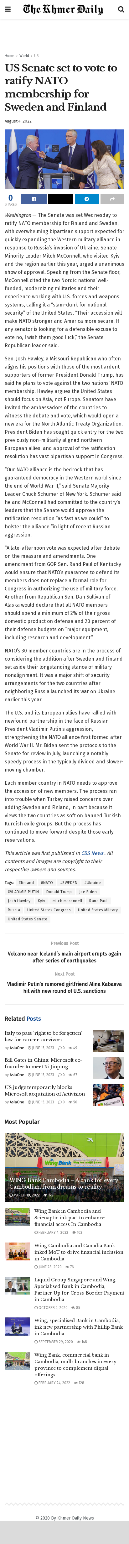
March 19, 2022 (26, 1195)
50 (74, 1102)
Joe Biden (88, 892)
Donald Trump (59, 892)
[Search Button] (121, 9)
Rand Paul (98, 901)
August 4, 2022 (18, 121)
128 (81, 1383)
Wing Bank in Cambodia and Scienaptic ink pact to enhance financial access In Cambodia (69, 1217)
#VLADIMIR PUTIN (23, 892)
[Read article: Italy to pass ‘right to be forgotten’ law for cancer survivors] (108, 1041)
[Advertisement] (64, 33)
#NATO (47, 883)
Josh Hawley (19, 901)
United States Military (98, 910)
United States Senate (27, 919)
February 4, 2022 (53, 1232)
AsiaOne (17, 1048)
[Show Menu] (8, 9)
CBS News (92, 853)
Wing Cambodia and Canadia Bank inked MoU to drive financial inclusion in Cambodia (78, 1252)
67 (74, 1075)
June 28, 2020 (50, 1267)
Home (9, 56)
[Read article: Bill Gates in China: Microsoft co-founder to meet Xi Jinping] (108, 1068)
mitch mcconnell (67, 901)
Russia (14, 910)
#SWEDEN (69, 883)
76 (71, 1267)
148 (83, 1342)
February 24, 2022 (54, 1383)
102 (79, 1232)
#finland (26, 883)
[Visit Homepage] (64, 9)
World (24, 56)
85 (77, 1308)
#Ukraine (93, 883)
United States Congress (49, 910)
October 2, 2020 (53, 1308)
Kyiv (41, 901)
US (36, 56)
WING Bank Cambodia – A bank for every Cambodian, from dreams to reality (63, 1183)
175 (50, 1195)
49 (74, 1048)
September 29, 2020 (55, 1342)
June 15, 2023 (42, 1048)
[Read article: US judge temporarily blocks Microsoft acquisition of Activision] (108, 1095)
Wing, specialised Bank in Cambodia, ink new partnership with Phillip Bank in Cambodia (78, 1327)
